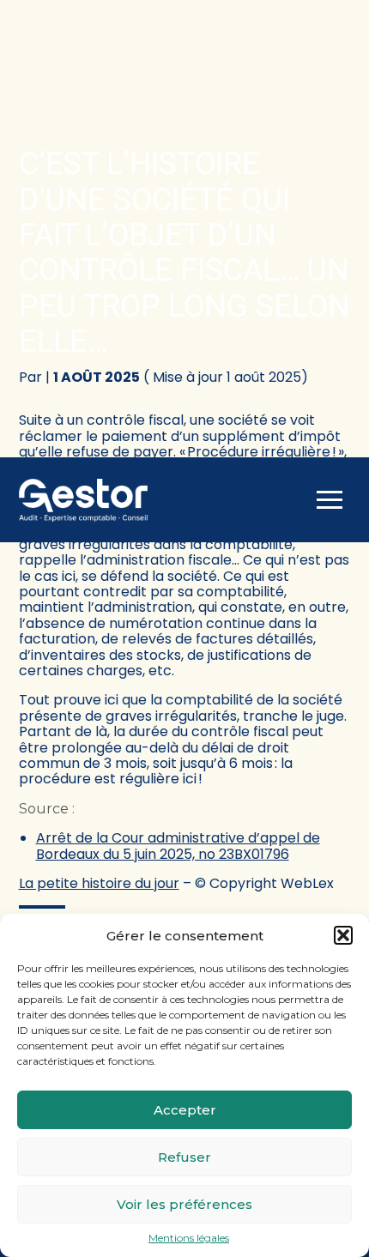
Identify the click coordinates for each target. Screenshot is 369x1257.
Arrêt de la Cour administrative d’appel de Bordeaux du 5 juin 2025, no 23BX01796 (178, 845)
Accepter (185, 1110)
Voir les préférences (184, 1204)
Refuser (184, 1157)
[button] (343, 935)
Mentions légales (188, 1238)
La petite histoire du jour (99, 883)
